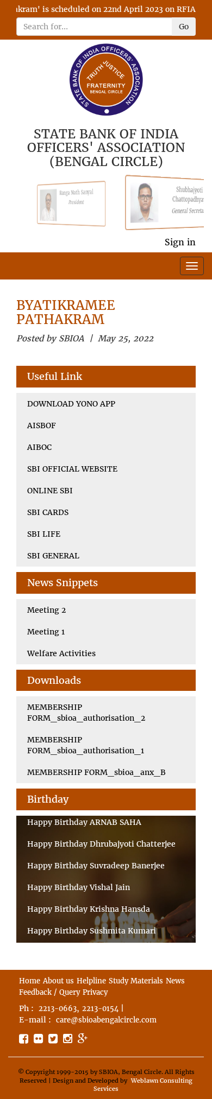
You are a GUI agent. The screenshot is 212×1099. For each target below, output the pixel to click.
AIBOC (39, 447)
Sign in (180, 242)
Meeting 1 (46, 632)
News (175, 981)
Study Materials (136, 981)
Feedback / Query (49, 992)
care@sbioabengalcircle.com (106, 1020)
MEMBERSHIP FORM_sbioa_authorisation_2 (86, 712)
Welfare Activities (61, 653)
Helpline (91, 981)
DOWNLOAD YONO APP (71, 404)
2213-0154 (100, 1008)
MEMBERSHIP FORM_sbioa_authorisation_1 (85, 745)
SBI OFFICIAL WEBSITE (72, 469)
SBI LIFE (43, 534)
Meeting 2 (46, 610)
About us (58, 981)
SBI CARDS (47, 512)
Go (184, 26)
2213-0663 (58, 1008)
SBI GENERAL (53, 556)
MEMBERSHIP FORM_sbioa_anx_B (96, 772)
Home (29, 981)
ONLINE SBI (50, 490)
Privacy (95, 992)
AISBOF (41, 425)
